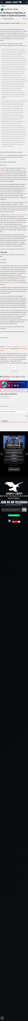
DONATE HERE (4, 396)
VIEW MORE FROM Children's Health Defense (14, 390)
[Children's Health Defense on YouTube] (22, 9)
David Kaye (4, 155)
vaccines (23, 376)
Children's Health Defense (11, 9)
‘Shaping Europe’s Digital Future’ (12, 282)
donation (9, 363)
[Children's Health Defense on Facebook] (19, 9)
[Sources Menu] (26, 2)
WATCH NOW (14, 469)
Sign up (9, 359)
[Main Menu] (1, 2)
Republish (18, 376)
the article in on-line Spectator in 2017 (17, 214)
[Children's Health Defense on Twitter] (21, 9)
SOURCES (3, 6)
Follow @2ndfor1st (14, 515)
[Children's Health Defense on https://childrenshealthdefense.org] (23, 9)
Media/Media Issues (6, 376)
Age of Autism (23, 23)
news (13, 376)
